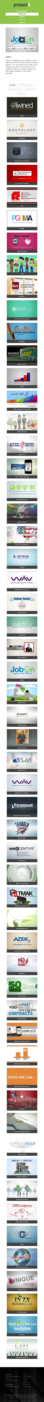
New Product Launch (27, 85)
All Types (12, 85)
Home (25, 1374)
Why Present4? (22, 11)
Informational (30, 89)
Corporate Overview (15, 89)
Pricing (22, 17)
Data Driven (21, 93)
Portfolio (22, 14)
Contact (22, 22)
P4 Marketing (27, 1386)
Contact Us (26, 1384)
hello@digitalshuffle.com (12, 1386)
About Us (22, 19)
